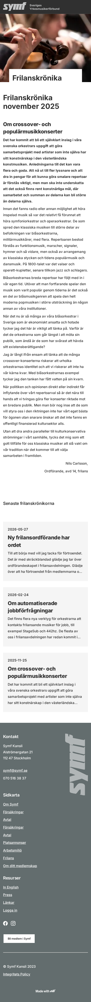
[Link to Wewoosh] (46, 991)
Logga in (10, 910)
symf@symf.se (15, 770)
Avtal (7, 819)
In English (11, 887)
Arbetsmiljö (12, 850)
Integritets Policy (16, 974)
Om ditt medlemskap (20, 866)
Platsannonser (14, 842)
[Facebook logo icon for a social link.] (5, 924)
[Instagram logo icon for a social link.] (13, 924)
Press (7, 895)
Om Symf (10, 804)
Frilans (8, 858)
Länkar (8, 902)
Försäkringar (13, 812)
